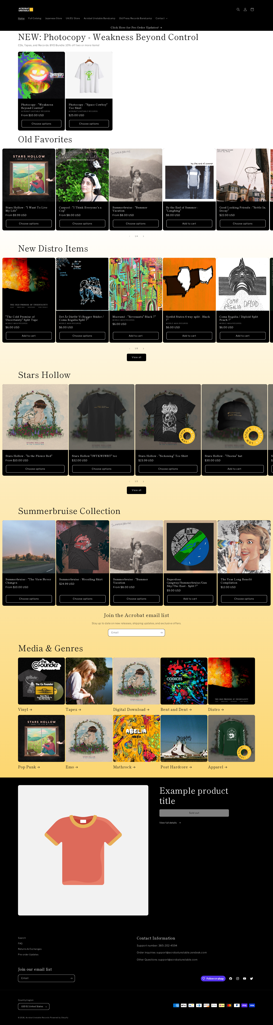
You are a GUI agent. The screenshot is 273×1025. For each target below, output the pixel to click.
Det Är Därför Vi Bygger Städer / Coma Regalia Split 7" (81, 318)
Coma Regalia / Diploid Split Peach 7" (238, 318)
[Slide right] (143, 236)
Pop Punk (27, 767)
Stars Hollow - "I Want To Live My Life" (26, 209)
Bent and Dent (174, 709)
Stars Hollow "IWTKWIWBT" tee (94, 456)
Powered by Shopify (59, 1018)
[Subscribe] (161, 632)
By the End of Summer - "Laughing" (182, 209)
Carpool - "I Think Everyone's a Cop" (80, 209)
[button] (161, 18)
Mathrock (122, 767)
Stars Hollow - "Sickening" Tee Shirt (163, 456)
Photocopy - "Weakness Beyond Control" (37, 106)
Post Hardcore (174, 767)
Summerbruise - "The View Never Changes (28, 581)
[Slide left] (129, 236)
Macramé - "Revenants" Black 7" (134, 316)
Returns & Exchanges (30, 949)
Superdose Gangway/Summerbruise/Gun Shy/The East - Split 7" (187, 582)
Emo (70, 767)
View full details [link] (168, 822)
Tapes (71, 709)
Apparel (215, 767)
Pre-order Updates (28, 954)
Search (22, 938)
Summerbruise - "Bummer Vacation (129, 209)
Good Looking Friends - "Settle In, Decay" (242, 209)
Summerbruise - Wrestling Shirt (81, 579)
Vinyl (23, 709)
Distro (214, 709)
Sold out (194, 812)
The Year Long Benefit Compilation (236, 581)
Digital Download (129, 709)
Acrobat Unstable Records (38, 1018)
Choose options (41, 123)
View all (136, 357)
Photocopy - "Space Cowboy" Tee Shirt (88, 106)
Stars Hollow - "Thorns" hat (223, 456)
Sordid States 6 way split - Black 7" (188, 318)
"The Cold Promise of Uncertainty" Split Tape (22, 318)
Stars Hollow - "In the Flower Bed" (29, 456)
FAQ (20, 943)
